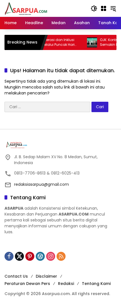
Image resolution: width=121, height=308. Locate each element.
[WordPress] (40, 256)
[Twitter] (19, 256)
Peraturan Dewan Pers (27, 283)
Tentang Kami (96, 283)
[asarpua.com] (26, 8)
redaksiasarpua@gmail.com (41, 184)
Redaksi (66, 283)
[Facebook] (9, 256)
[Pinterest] (29, 256)
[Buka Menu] (103, 8)
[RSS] (61, 256)
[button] (94, 8)
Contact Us (16, 276)
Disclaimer (46, 276)
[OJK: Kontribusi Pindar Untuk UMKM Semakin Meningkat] (89, 42)
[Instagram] (50, 256)
